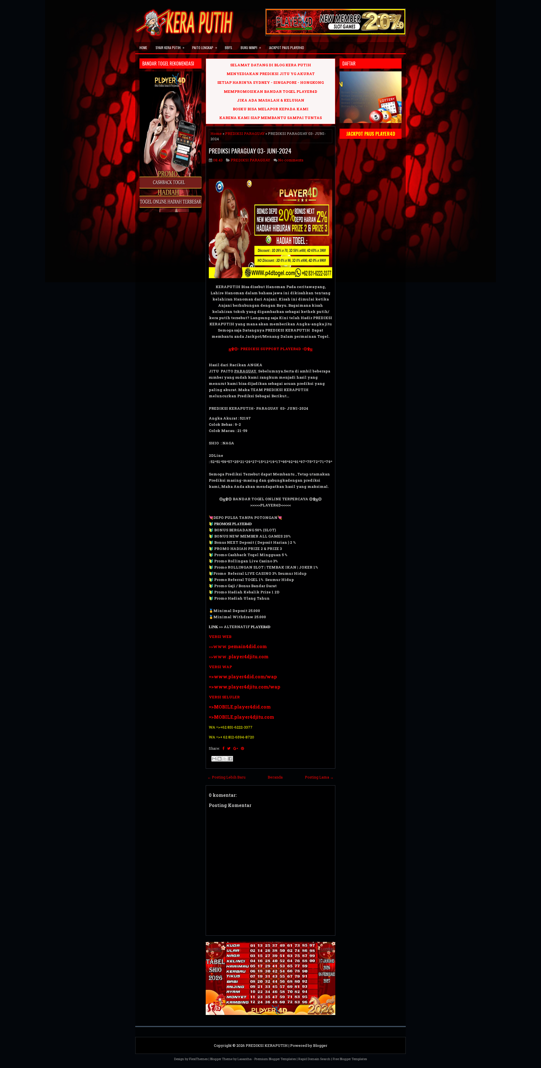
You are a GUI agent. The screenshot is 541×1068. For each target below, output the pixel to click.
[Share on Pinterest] (242, 748)
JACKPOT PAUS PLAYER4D (286, 47)
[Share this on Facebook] (223, 748)
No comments (290, 160)
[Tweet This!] (229, 748)
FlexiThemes (198, 1059)
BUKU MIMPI (251, 47)
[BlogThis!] (219, 759)
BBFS (228, 47)
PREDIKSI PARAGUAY (245, 133)
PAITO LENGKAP (204, 47)
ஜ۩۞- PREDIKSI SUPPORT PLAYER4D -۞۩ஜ (270, 348)
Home (143, 47)
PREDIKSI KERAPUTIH (267, 1045)
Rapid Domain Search (314, 1059)
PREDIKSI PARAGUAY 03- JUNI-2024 (250, 150)
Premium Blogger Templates (275, 1059)
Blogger (320, 1045)
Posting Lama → (319, 777)
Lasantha (245, 1059)
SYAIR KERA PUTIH (170, 47)
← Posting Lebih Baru (226, 777)
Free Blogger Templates (350, 1059)
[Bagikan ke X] (225, 759)
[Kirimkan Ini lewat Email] (214, 759)
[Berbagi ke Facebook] (230, 759)
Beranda (275, 777)
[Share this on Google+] (236, 748)
